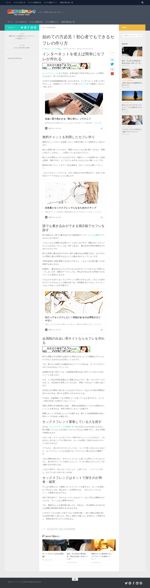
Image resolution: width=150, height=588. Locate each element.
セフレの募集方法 (34, 2)
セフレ (61, 529)
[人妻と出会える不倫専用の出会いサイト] (132, 73)
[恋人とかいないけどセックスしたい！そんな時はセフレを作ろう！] (132, 95)
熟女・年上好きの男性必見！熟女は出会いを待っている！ (77, 556)
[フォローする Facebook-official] (28, 27)
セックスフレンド (52, 529)
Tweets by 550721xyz (15, 58)
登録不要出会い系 (66, 2)
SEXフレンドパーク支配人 (53, 49)
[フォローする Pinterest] (35, 27)
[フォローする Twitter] (22, 27)
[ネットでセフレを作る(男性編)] (54, 545)
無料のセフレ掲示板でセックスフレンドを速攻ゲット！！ (101, 556)
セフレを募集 (93, 235)
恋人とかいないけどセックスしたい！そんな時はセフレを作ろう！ (132, 107)
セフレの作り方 (19, 2)
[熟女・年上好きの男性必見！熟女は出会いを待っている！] (79, 545)
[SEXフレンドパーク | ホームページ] (22, 12)
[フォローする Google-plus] (25, 27)
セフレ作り (85, 84)
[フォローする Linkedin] (32, 27)
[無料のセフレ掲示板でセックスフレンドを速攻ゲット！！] (103, 545)
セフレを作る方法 (48, 27)
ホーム (8, 2)
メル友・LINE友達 (127, 80)
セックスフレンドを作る (52, 73)
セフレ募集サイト (50, 2)
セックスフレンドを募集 (60, 427)
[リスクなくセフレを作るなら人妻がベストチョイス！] (132, 120)
